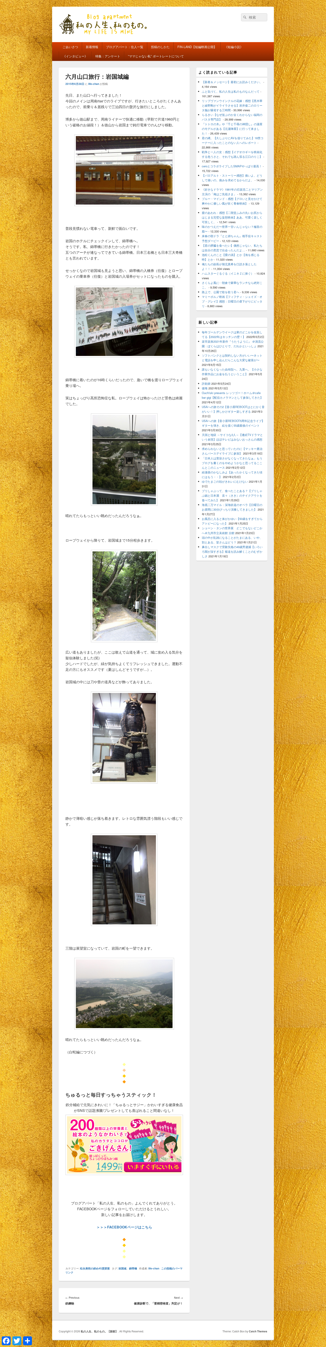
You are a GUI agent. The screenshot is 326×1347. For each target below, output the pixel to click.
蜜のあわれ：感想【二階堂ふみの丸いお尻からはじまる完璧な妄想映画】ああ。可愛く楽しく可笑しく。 (232, 217)
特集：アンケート (107, 56)
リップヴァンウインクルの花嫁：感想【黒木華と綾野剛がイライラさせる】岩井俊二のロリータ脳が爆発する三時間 (232, 105)
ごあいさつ (70, 47)
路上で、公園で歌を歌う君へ (220, 292)
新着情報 (92, 47)
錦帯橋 (133, 1268)
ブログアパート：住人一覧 (124, 47)
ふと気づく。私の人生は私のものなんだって (230, 91)
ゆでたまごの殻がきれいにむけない (225, 481)
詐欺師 (206, 383)
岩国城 (122, 1268)
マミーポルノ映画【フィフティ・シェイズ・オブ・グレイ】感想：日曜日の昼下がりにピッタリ (232, 301)
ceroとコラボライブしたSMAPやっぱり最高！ (232, 166)
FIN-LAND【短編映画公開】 (197, 47)
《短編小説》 (233, 47)
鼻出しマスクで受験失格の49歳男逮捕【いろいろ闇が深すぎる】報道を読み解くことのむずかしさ (232, 551)
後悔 (205, 388)
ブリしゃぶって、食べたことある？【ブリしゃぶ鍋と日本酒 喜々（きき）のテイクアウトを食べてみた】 (232, 495)
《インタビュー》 (75, 56)
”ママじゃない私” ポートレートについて (156, 56)
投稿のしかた (160, 47)
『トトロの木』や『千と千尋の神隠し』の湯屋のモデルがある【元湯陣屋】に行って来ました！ (232, 128)
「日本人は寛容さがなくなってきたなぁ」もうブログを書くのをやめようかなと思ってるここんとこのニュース (232, 463)
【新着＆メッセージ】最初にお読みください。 (232, 82)
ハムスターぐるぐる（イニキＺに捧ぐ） (228, 273)
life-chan (93, 84)
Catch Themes (258, 1331)
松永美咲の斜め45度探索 (95, 1268)
